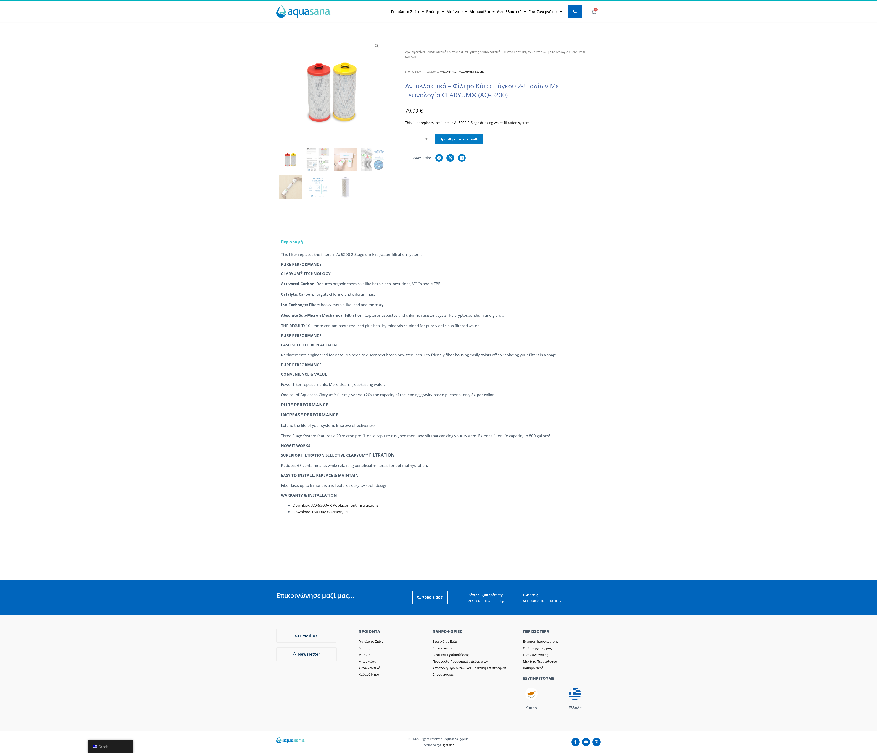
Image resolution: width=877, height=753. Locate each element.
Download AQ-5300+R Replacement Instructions (335, 505)
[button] (376, 46)
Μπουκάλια (480, 11)
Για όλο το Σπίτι (405, 11)
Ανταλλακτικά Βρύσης (464, 52)
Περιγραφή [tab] (292, 241)
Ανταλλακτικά (509, 11)
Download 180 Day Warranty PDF (322, 511)
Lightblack (448, 745)
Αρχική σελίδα (415, 52)
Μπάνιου (454, 11)
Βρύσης (433, 11)
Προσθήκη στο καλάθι (459, 139)
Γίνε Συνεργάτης (542, 11)
